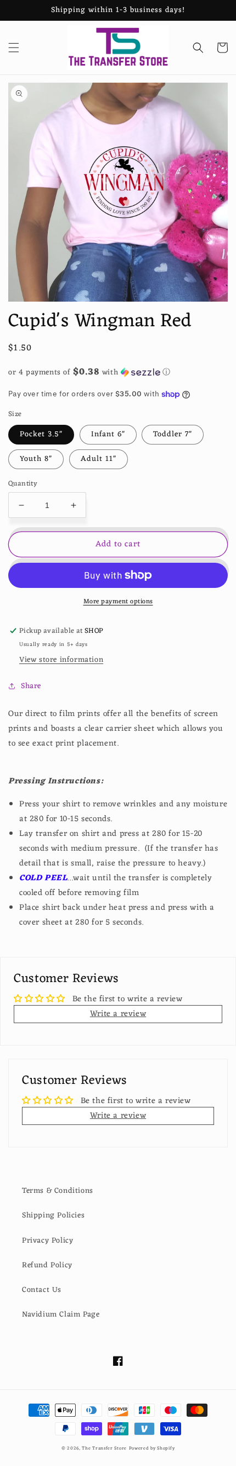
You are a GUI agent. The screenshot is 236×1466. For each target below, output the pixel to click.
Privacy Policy (47, 1241)
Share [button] (31, 686)
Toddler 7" (172, 434)
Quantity (22, 483)
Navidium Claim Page (60, 1314)
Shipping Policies (53, 1215)
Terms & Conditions (57, 1191)
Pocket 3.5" (41, 434)
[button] (14, 48)
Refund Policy (47, 1265)
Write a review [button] (118, 1014)
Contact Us (41, 1290)
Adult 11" (98, 459)
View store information (61, 660)
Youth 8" (36, 459)
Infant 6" (108, 434)
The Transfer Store (104, 1448)
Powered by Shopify (152, 1448)
